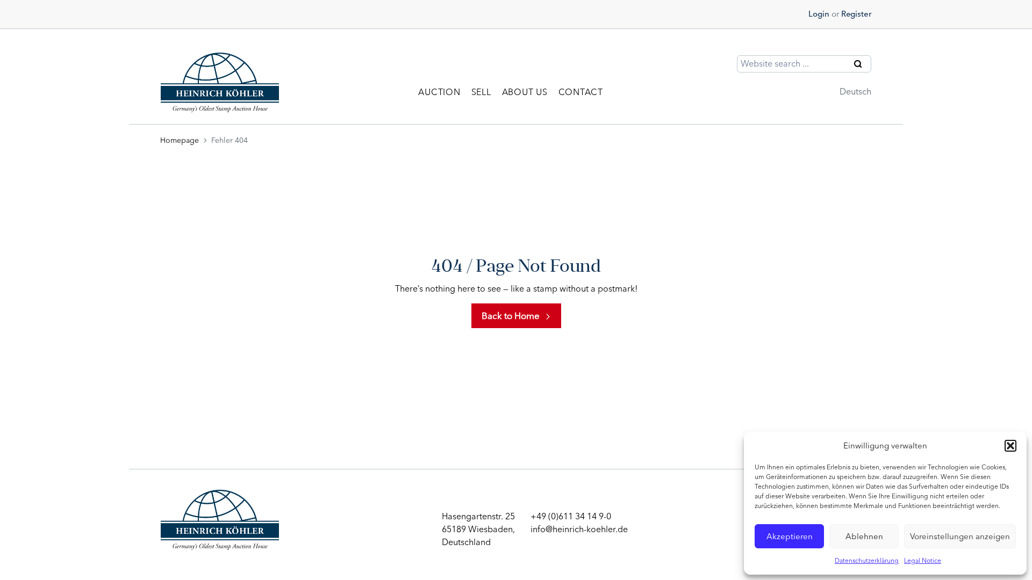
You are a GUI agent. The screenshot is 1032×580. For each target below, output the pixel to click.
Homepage (179, 140)
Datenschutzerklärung (867, 560)
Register (856, 14)
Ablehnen (864, 536)
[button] (1010, 445)
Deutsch (855, 91)
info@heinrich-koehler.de (579, 529)
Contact (580, 92)
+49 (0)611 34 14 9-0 (571, 516)
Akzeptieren (789, 536)
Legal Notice (922, 560)
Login (818, 14)
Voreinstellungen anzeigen (960, 536)
